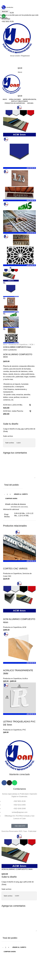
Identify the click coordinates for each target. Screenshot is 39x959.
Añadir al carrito (21, 494)
